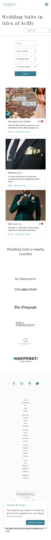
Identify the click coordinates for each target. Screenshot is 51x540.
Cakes (25, 405)
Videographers (25, 465)
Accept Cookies (35, 522)
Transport (25, 460)
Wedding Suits (26, 478)
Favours (25, 420)
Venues (25, 463)
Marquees (26, 435)
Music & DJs (25, 441)
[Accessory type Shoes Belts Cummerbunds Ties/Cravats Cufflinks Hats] (25, 66)
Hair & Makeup (25, 426)
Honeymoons (25, 430)
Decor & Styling (25, 415)
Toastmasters (25, 456)
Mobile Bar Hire (25, 438)
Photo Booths (25, 445)
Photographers (26, 448)
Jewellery (26, 433)
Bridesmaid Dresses (25, 403)
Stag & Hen (25, 450)
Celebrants (25, 411)
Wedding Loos (25, 471)
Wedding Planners (25, 475)
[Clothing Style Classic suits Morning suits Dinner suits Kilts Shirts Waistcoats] (25, 58)
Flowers (25, 423)
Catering (25, 408)
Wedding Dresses (25, 468)
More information (15, 516)
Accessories (25, 400)
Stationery (26, 453)
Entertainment (25, 418)
